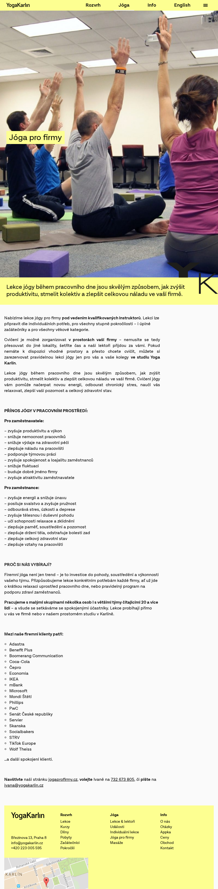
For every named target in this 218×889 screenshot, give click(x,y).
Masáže (116, 842)
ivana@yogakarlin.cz (23, 785)
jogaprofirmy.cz (62, 779)
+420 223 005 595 (26, 848)
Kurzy (65, 827)
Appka (165, 832)
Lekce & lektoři (122, 821)
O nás (165, 821)
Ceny (164, 837)
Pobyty (66, 837)
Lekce (65, 821)
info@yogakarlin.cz (27, 843)
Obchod (167, 842)
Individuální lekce (124, 832)
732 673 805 (122, 779)
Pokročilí (67, 848)
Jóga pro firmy (122, 837)
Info (152, 5)
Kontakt (167, 848)
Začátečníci (69, 842)
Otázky (166, 827)
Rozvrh (93, 5)
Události (117, 827)
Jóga (124, 5)
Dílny (64, 832)
